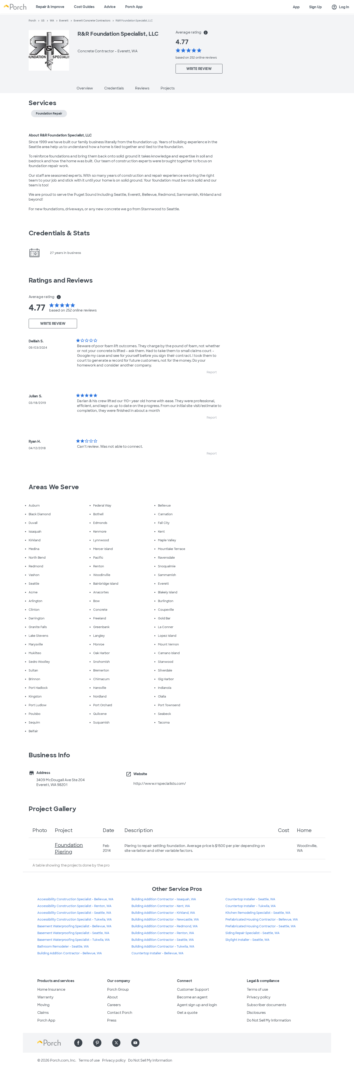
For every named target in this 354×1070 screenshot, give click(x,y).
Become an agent (192, 997)
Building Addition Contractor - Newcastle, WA (165, 919)
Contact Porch (119, 1012)
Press (111, 1020)
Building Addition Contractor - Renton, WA (162, 933)
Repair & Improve (50, 7)
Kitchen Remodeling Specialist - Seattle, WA (257, 913)
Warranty (45, 997)
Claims (43, 1012)
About (112, 997)
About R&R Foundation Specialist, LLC (60, 135)
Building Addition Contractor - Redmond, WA (164, 926)
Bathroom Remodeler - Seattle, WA (63, 946)
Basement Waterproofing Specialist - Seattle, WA (73, 933)
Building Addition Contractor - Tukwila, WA (162, 946)
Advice (110, 7)
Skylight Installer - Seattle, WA (247, 940)
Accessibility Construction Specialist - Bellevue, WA (75, 899)
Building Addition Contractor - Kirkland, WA (163, 913)
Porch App (134, 7)
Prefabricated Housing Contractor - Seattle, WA (260, 926)
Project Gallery (52, 809)
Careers (114, 1005)
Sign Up (315, 7)
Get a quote (187, 1012)
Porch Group (118, 989)
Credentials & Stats (59, 233)
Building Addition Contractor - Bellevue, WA (69, 953)
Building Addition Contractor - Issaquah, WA (163, 899)
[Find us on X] (116, 1043)
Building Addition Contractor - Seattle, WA (162, 940)
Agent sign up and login (197, 1005)
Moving (43, 1005)
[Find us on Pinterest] (97, 1043)
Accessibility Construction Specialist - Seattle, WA (74, 913)
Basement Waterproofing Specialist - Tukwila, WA (73, 940)
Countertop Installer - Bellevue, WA (157, 953)
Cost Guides (84, 7)
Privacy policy (258, 997)
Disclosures (256, 1012)
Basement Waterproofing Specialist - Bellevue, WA (74, 926)
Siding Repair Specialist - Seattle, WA (252, 933)
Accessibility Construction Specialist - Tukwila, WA (74, 919)
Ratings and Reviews (61, 280)
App (296, 7)
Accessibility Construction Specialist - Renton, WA (74, 906)
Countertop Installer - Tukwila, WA (250, 906)
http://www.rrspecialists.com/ (159, 783)
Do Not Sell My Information (269, 1020)
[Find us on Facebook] (78, 1043)
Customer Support (193, 989)
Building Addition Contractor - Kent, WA (160, 906)
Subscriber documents (266, 1005)
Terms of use (257, 989)
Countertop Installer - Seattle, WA (250, 899)
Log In (340, 7)
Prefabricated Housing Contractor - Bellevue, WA (261, 919)
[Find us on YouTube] (135, 1043)
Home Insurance (51, 989)
